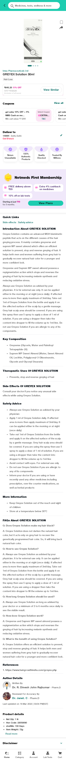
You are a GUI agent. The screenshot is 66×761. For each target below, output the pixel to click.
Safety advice (25, 222)
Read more (11, 733)
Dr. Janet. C (20, 698)
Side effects (9, 222)
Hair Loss (8, 79)
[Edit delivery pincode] (61, 135)
